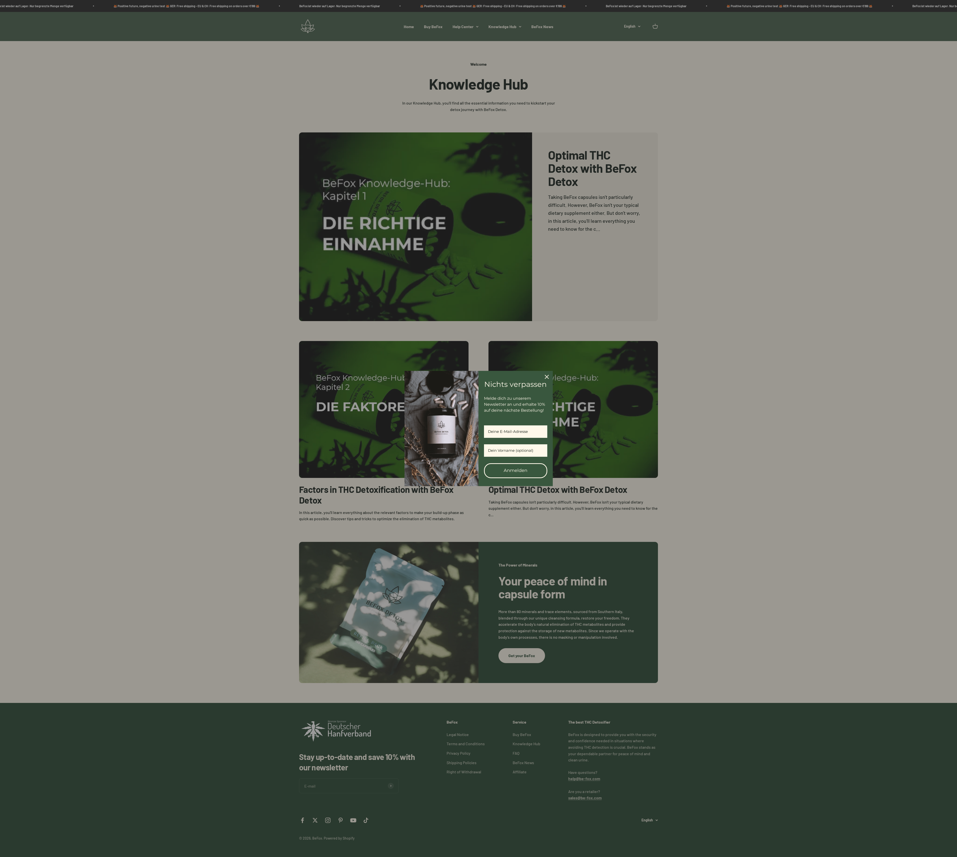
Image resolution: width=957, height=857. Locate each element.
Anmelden (515, 470)
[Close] (547, 377)
